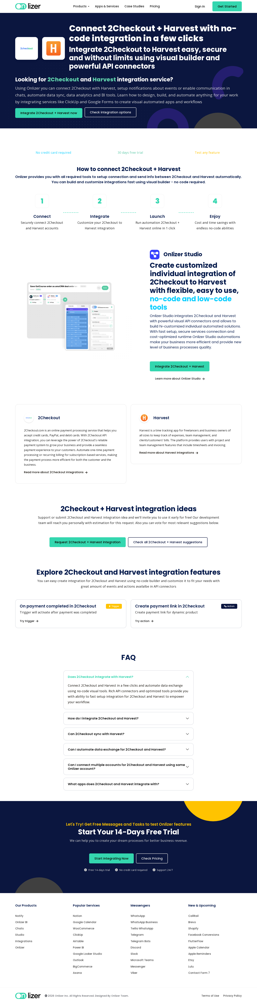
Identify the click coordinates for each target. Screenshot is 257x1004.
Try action (142, 621)
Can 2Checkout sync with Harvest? (96, 734)
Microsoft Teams (142, 960)
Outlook (78, 960)
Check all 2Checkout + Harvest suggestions (167, 542)
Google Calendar (85, 922)
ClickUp (78, 935)
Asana (77, 973)
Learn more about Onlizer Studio (178, 379)
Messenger (138, 966)
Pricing (155, 6)
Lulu (191, 966)
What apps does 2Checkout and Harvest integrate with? (113, 784)
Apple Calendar (198, 947)
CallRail (193, 916)
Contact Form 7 (199, 973)
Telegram (137, 935)
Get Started (227, 6)
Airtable (78, 941)
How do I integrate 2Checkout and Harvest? (103, 718)
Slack (134, 954)
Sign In (200, 6)
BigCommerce (82, 966)
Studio (19, 935)
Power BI (78, 947)
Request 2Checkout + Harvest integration (87, 542)
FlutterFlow (195, 941)
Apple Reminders (199, 954)
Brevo (192, 922)
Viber (134, 973)
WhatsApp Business (144, 922)
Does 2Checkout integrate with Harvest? (100, 677)
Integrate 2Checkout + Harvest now (48, 113)
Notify (19, 916)
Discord (136, 947)
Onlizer (19, 947)
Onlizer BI (21, 922)
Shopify (193, 928)
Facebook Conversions (203, 935)
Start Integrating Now (111, 858)
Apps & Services (107, 6)
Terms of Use (210, 996)
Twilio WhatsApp (142, 928)
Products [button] (80, 6)
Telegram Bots (141, 941)
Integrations (23, 941)
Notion (77, 916)
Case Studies (134, 6)
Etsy (191, 960)
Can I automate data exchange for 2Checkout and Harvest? (117, 749)
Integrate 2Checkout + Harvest (179, 366)
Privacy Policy (232, 996)
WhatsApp (138, 916)
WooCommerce (83, 928)
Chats (19, 928)
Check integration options (110, 112)
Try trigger (27, 621)
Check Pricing (152, 858)
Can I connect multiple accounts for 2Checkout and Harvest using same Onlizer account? (126, 767)
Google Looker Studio (87, 954)
